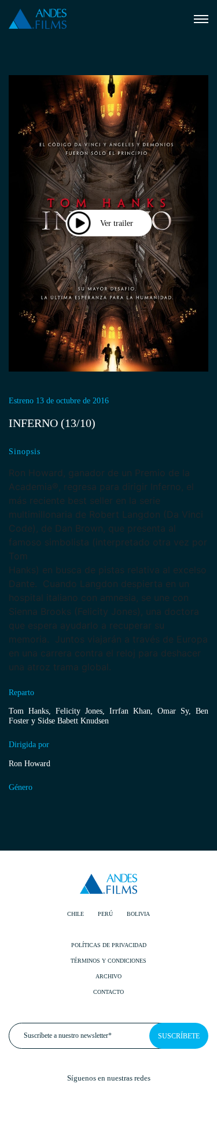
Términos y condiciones (108, 960)
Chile (75, 914)
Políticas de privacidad (108, 945)
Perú (105, 914)
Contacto (108, 992)
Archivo (108, 976)
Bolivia (138, 914)
